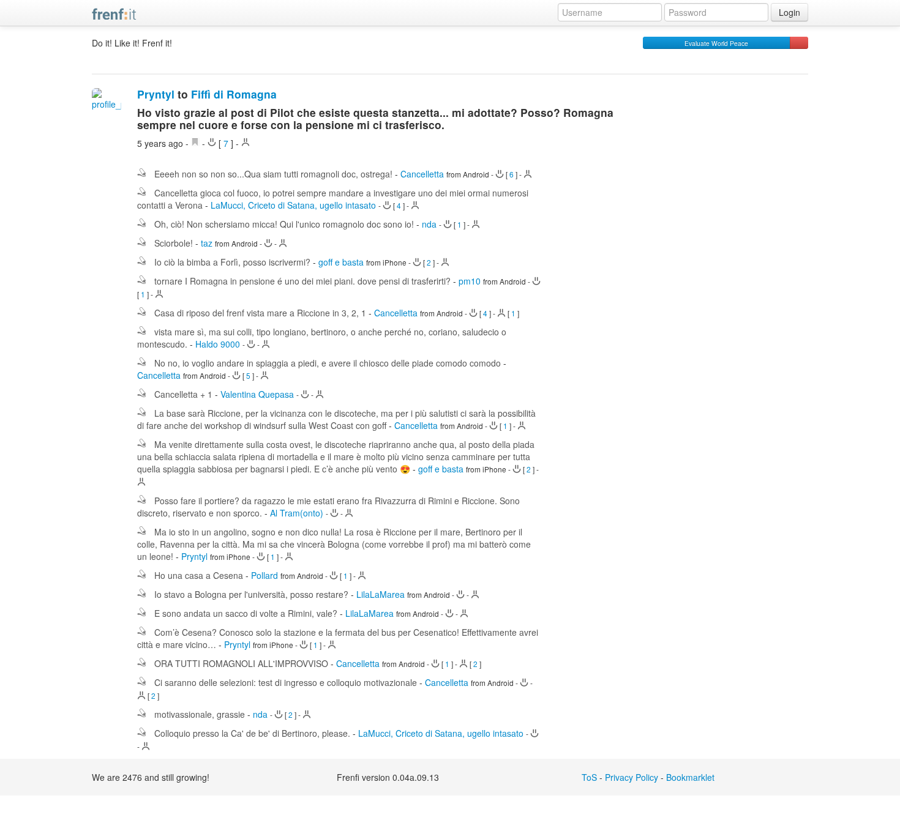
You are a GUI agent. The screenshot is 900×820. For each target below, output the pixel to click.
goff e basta (341, 262)
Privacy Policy (631, 777)
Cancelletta (422, 174)
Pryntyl (155, 94)
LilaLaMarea (380, 594)
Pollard (264, 575)
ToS (589, 777)
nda (429, 224)
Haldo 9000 (217, 344)
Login (789, 12)
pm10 (470, 281)
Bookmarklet (690, 777)
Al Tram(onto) (296, 513)
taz (206, 243)
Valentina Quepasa (257, 394)
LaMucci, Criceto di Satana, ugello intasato (293, 205)
